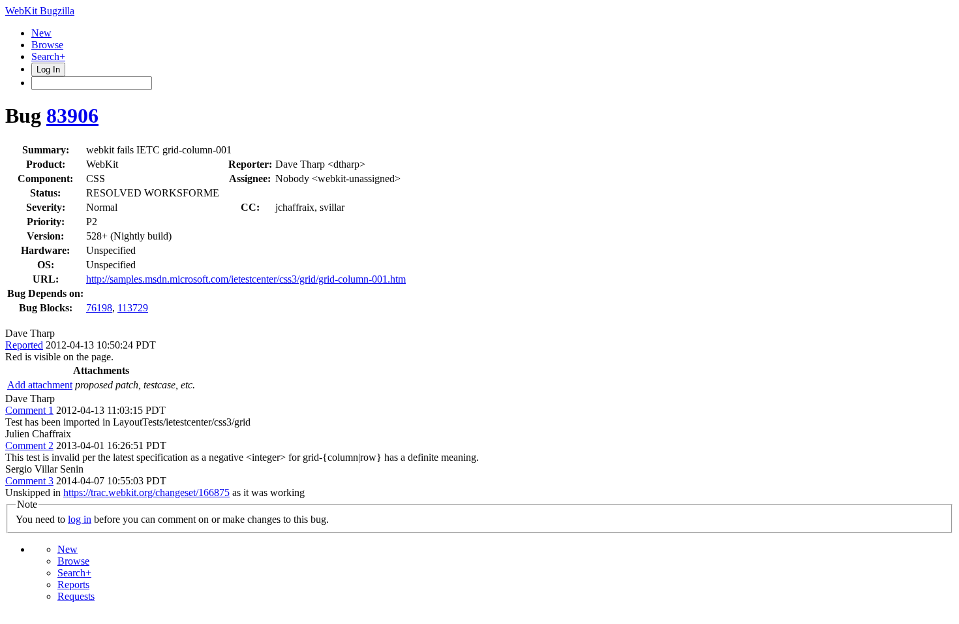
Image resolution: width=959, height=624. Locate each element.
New (41, 33)
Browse (47, 44)
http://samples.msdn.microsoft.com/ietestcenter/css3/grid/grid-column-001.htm (246, 279)
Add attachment (39, 384)
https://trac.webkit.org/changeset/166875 (146, 492)
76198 (99, 307)
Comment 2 (29, 445)
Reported (24, 345)
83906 (72, 115)
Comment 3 (29, 480)
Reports (73, 584)
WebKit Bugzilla (39, 10)
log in (79, 519)
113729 (132, 307)
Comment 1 (29, 410)
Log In (48, 69)
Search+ (48, 56)
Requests (76, 596)
